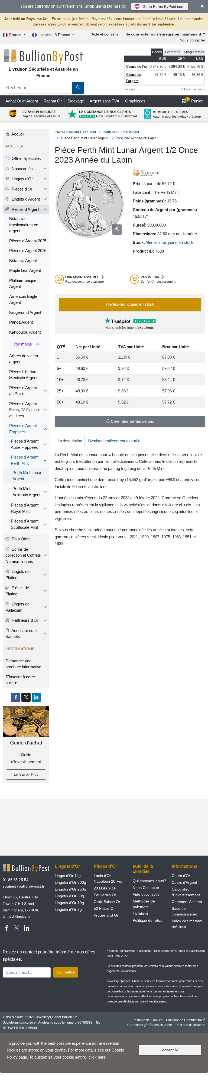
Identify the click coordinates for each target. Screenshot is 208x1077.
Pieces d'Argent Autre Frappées (24, 444)
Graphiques (135, 101)
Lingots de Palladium (17, 607)
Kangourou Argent (25, 332)
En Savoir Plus (26, 774)
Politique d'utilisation (190, 1025)
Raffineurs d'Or (24, 620)
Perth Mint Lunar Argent (121, 132)
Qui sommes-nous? (149, 881)
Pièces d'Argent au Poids (23, 390)
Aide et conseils (105, 34)
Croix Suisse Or (107, 901)
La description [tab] (70, 440)
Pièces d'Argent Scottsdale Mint (24, 524)
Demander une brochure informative (23, 664)
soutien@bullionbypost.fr (23, 886)
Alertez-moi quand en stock (169, 242)
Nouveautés (22, 168)
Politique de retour (148, 920)
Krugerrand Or (106, 915)
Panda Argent (21, 322)
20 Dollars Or (105, 888)
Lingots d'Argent (25, 199)
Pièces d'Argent (25, 209)
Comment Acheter (187, 901)
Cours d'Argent (184, 882)
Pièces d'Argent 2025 (27, 240)
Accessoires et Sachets (21, 633)
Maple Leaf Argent (25, 270)
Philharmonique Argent (22, 283)
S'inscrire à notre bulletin (20, 680)
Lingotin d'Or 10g (69, 903)
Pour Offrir (20, 539)
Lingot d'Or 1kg (68, 875)
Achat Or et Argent (21, 101)
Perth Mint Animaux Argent (26, 491)
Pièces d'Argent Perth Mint (75, 132)
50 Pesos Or (104, 908)
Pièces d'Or (21, 189)
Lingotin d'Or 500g (70, 882)
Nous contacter (192, 40)
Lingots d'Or (22, 178)
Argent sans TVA (104, 101)
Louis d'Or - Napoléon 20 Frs (108, 878)
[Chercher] (78, 88)
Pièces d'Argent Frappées (23, 428)
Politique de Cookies (147, 1020)
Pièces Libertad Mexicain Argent (23, 374)
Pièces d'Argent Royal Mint (24, 508)
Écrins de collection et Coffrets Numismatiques (23, 555)
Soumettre (66, 972)
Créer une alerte (194, 89)
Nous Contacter (146, 887)
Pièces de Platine (17, 590)
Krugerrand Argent (25, 312)
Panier (195, 101)
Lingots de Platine (17, 574)
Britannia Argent (23, 260)
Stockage (75, 101)
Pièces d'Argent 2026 (27, 250)
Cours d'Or (181, 875)
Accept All (170, 1050)
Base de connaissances (184, 911)
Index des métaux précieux (187, 924)
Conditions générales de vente (149, 1025)
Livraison (140, 913)
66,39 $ (197, 75)
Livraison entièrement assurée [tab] (114, 440)
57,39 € (160, 75)
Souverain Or (105, 895)
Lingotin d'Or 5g (68, 909)
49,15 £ (178, 75)
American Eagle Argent (23, 299)
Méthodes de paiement (144, 904)
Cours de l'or (137, 67)
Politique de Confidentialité (185, 1020)
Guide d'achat (26, 743)
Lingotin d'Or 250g (70, 889)
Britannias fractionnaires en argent (23, 224)
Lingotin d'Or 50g (69, 896)
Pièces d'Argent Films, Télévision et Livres (24, 409)
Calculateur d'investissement (186, 892)
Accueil (17, 134)
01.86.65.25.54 (15, 880)
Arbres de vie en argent (23, 358)
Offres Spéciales (26, 158)
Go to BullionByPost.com (163, 6)
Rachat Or (53, 101)
